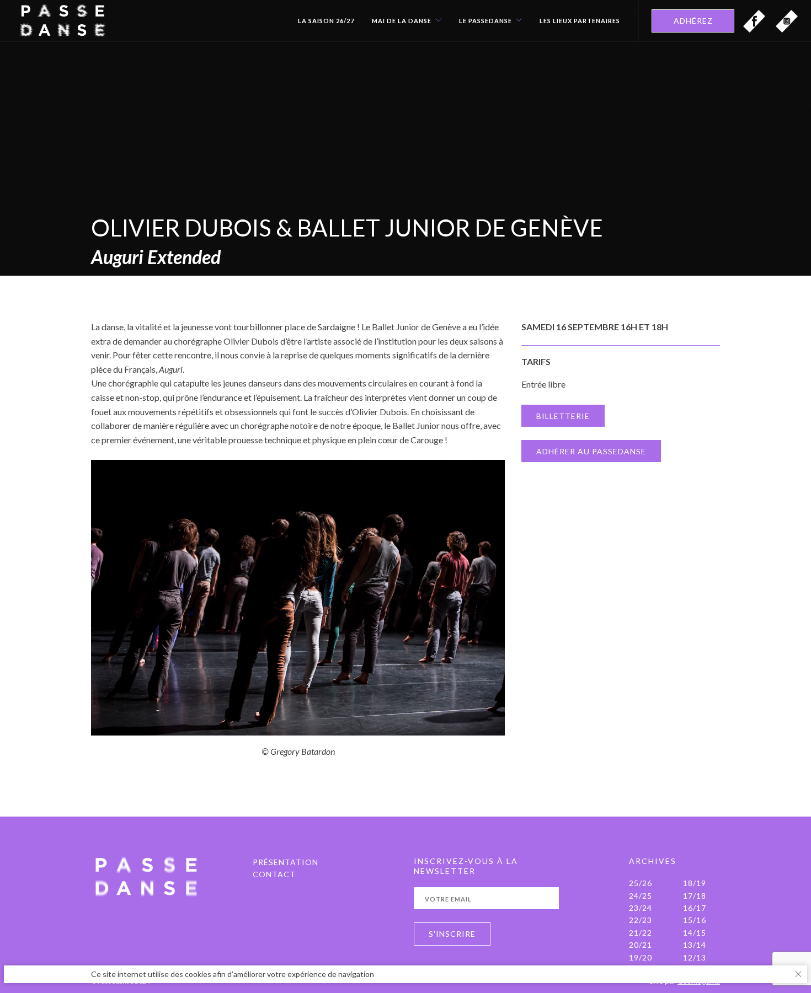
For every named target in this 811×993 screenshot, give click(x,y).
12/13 (694, 957)
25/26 (640, 883)
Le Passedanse (485, 21)
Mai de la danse (401, 21)
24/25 (640, 895)
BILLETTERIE (563, 416)
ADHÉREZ (693, 20)
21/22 (640, 932)
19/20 (640, 957)
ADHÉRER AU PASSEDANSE (591, 451)
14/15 (694, 932)
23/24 (640, 908)
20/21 (640, 944)
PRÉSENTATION (285, 862)
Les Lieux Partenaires (580, 21)
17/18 (694, 895)
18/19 (694, 883)
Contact (274, 874)
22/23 (640, 920)
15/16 (694, 920)
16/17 (694, 908)
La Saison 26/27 (326, 21)
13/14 (694, 944)
